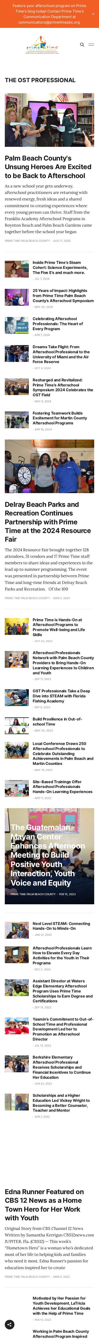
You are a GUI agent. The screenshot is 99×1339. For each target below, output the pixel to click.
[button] (9, 1324)
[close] (93, 14)
